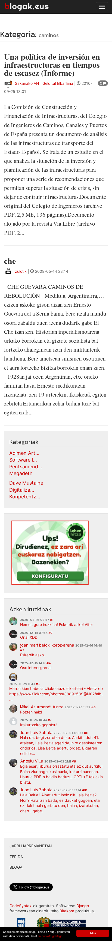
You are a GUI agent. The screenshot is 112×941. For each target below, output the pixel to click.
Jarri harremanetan (31, 845)
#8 (86, 733)
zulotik (21, 271)
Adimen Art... (24, 453)
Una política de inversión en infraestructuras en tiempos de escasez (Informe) (52, 64)
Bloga (16, 867)
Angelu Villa (31, 761)
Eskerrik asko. (32, 655)
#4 (48, 663)
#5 (38, 684)
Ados (92, 933)
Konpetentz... (24, 496)
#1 (51, 619)
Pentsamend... (25, 466)
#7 (50, 720)
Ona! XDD (29, 637)
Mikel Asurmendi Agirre (42, 706)
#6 (93, 707)
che (10, 261)
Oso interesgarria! (36, 667)
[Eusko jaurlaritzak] (61, 924)
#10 (84, 790)
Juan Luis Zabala (36, 732)
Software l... (23, 460)
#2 (50, 632)
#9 (74, 761)
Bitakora (67, 910)
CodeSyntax (21, 905)
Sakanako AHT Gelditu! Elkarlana (44, 83)
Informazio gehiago (50, 936)
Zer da (16, 856)
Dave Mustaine (26, 483)
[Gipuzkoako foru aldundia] (21, 925)
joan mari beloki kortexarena (47, 645)
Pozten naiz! (31, 712)
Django (82, 905)
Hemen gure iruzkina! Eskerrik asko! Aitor (56, 624)
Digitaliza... (21, 490)
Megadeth (21, 473)
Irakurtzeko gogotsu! (38, 724)
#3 (22, 650)
